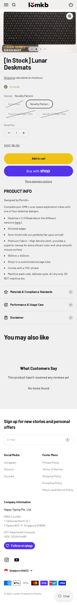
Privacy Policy (50, 462)
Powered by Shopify (31, 593)
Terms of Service (52, 469)
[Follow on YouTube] (16, 559)
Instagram (10, 462)
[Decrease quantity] (9, 133)
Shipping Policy (51, 476)
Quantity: (9, 125)
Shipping (9, 77)
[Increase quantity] (24, 133)
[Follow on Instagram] (6, 559)
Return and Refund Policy (57, 489)
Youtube (9, 476)
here (17, 222)
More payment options (38, 181)
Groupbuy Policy (52, 483)
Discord (8, 469)
